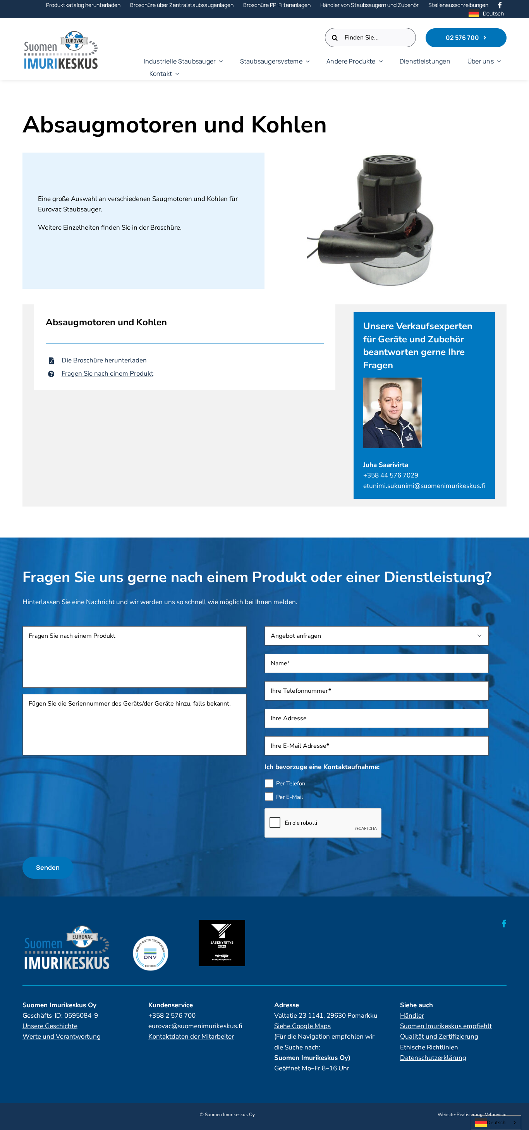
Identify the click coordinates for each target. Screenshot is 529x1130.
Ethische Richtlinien (429, 1047)
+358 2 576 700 (172, 1015)
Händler (412, 1015)
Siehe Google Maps (302, 1026)
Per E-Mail (289, 797)
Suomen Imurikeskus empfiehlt (446, 1026)
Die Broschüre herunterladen (104, 360)
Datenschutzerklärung (433, 1057)
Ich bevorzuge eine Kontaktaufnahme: (322, 767)
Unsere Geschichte (49, 1026)
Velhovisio (496, 1114)
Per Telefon (290, 783)
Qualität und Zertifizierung (439, 1036)
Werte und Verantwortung (61, 1036)
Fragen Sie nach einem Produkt (107, 373)
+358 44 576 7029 (390, 475)
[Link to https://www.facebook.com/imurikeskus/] (504, 923)
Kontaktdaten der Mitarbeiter (191, 1036)
